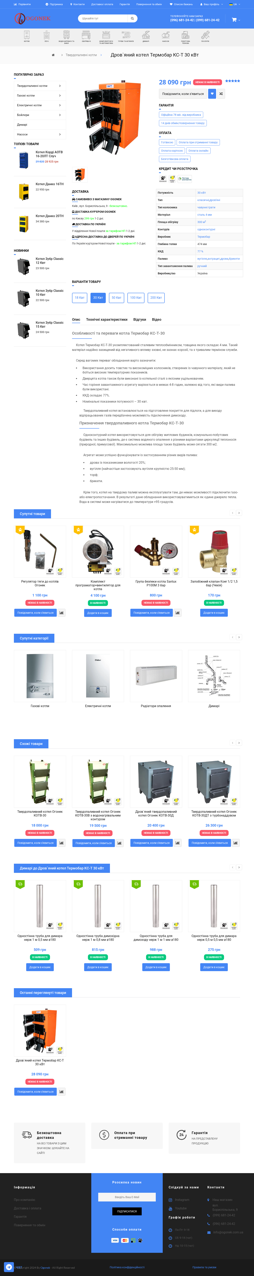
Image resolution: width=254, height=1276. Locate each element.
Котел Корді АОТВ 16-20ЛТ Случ (49, 154)
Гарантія (20, 1217)
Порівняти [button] (24, 4)
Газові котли (26, 95)
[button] (236, 20)
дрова (224, 258)
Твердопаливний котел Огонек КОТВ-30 (40, 813)
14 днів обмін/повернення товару (183, 123)
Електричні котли (29, 105)
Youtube (181, 1208)
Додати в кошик (98, 613)
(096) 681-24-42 (182, 20)
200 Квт (156, 298)
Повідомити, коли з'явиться (183, 94)
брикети (234, 258)
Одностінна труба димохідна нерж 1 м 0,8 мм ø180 (97, 938)
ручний (202, 266)
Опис (76, 319)
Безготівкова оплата (174, 159)
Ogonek (45, 1267)
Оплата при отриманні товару (198, 142)
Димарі (22, 124)
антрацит (214, 258)
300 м (201, 222)
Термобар (203, 236)
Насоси (22, 134)
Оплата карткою (172, 150)
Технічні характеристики (106, 319)
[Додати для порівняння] (221, 94)
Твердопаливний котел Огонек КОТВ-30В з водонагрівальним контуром (98, 815)
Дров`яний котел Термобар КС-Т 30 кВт (40, 1062)
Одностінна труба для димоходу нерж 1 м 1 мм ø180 (156, 938)
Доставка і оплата (27, 1208)
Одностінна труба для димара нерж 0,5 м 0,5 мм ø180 (214, 938)
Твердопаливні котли (82, 55)
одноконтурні (206, 229)
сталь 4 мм (204, 214)
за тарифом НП (115, 231)
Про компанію (24, 1200)
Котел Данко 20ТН (50, 216)
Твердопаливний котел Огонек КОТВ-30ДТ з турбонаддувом (214, 813)
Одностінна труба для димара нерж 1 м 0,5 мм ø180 (40, 938)
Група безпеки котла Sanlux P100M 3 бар (156, 583)
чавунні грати (206, 207)
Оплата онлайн (198, 150)
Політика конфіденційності (127, 1267)
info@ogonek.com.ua (228, 1232)
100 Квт (136, 298)
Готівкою (167, 142)
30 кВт (201, 192)
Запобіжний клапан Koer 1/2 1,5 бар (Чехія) (214, 583)
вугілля (202, 258)
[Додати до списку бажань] (212, 94)
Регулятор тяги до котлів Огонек (40, 583)
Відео (156, 319)
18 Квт (80, 298)
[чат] (9, 1267)
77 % (200, 251)
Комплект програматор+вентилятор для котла (97, 585)
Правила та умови (204, 1267)
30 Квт (98, 298)
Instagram (182, 1200)
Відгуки (139, 319)
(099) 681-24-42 (207, 20)
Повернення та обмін (29, 1225)
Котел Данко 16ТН (50, 184)
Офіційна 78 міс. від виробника (181, 114)
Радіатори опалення (156, 706)
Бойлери (23, 115)
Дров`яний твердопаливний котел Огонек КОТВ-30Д (156, 813)
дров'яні (215, 200)
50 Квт (116, 298)
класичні (203, 200)
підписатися (127, 1211)
